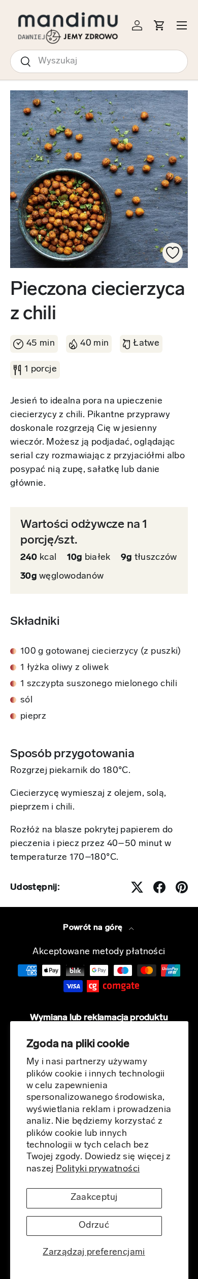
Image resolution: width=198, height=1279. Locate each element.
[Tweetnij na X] (137, 887)
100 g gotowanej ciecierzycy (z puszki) (100, 651)
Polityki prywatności (98, 1169)
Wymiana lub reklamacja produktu (99, 1018)
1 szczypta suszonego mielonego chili (98, 684)
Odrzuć (94, 1225)
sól (26, 700)
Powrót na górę (93, 928)
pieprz (33, 716)
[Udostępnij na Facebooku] (159, 887)
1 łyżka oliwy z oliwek (64, 667)
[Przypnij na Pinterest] (182, 887)
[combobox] (99, 61)
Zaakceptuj (94, 1197)
